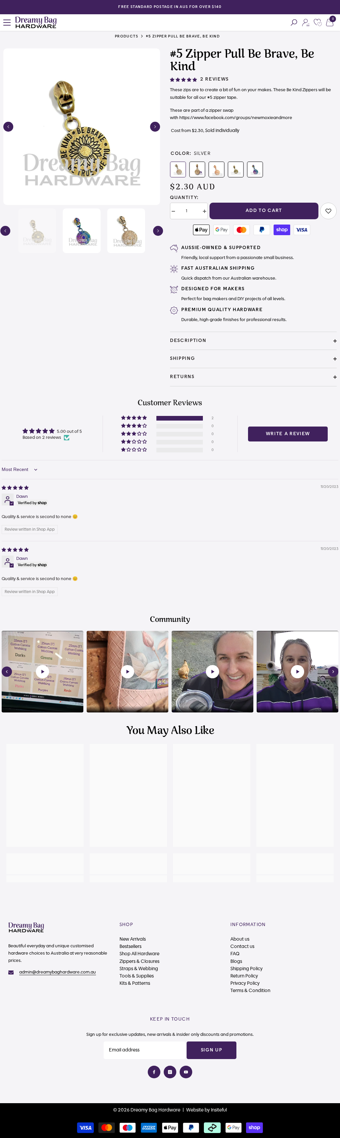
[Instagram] (170, 1072)
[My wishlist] (318, 22)
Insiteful (219, 1110)
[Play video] (42, 671)
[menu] (7, 22)
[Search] (294, 23)
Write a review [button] (288, 434)
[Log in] (305, 22)
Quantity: (184, 198)
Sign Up (211, 1050)
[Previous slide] (7, 672)
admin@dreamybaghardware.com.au (57, 972)
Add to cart (264, 211)
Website (195, 1110)
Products (126, 36)
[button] (8, 127)
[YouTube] (186, 1072)
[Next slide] (333, 672)
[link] (328, 211)
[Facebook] (154, 1072)
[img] (15, 488)
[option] (170, 7)
